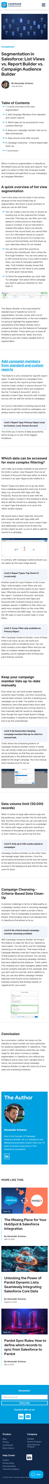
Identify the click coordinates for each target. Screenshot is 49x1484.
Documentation (9, 1466)
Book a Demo (8, 1448)
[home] (11, 5)
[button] (43, 5)
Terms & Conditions (11, 1469)
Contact (30, 1439)
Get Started (8, 1445)
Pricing (6, 1442)
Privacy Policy (8, 1463)
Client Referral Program (33, 1445)
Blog (5, 1439)
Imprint (6, 1460)
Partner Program (34, 1441)
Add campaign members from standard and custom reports (22, 365)
